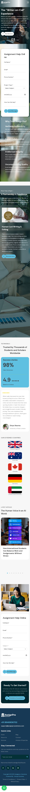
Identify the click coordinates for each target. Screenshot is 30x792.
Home (2, 731)
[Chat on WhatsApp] (4, 787)
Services (3, 737)
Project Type (8, 81)
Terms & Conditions (9, 776)
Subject (5, 643)
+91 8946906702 (9, 719)
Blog (17, 731)
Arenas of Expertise (22, 737)
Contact (18, 734)
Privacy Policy (21, 776)
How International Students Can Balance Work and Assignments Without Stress (14, 549)
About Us (4, 734)
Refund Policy (15, 778)
